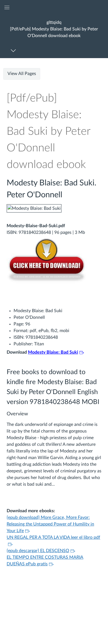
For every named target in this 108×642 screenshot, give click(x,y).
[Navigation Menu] (14, 50)
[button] (54, 29)
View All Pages (21, 73)
